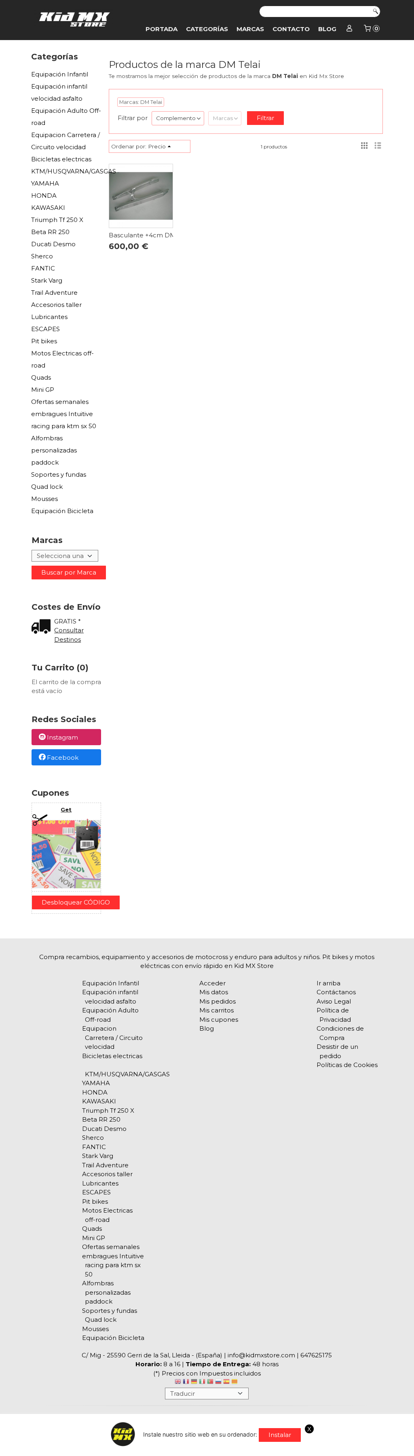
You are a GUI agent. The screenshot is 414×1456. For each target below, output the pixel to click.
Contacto (291, 29)
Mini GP (42, 389)
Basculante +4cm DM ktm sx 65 (158, 235)
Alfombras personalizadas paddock (54, 450)
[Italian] (202, 1382)
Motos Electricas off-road (62, 359)
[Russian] (218, 1382)
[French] (186, 1382)
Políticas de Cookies (347, 1065)
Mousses (44, 499)
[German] (194, 1382)
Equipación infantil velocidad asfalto (59, 92)
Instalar (279, 1435)
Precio (157, 146)
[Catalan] (235, 1382)
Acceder (212, 983)
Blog (327, 29)
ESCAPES (45, 329)
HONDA (44, 195)
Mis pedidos (217, 1001)
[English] (178, 1382)
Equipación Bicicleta (62, 511)
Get (66, 809)
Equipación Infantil (59, 74)
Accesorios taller (56, 305)
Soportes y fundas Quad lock (58, 480)
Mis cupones (218, 1019)
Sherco (42, 256)
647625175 (316, 1355)
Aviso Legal (334, 1001)
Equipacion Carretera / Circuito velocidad (65, 141)
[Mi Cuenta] (349, 29)
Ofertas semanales (60, 402)
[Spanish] (226, 1382)
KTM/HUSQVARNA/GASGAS (66, 171)
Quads (41, 377)
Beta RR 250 (50, 232)
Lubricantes (49, 317)
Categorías (207, 29)
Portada (161, 29)
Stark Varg (46, 280)
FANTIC (43, 268)
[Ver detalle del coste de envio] (43, 627)
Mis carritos (216, 1010)
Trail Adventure (54, 292)
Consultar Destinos (69, 634)
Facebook (62, 757)
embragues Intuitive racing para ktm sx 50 (63, 420)
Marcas (250, 29)
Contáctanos (336, 992)
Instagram (62, 738)
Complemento (176, 118)
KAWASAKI (48, 207)
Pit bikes (44, 341)
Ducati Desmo (53, 244)
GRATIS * (67, 621)
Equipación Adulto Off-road (66, 117)
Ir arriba (328, 983)
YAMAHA (45, 183)
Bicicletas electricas (61, 159)
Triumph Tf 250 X (57, 220)
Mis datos (213, 992)
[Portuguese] (210, 1382)
